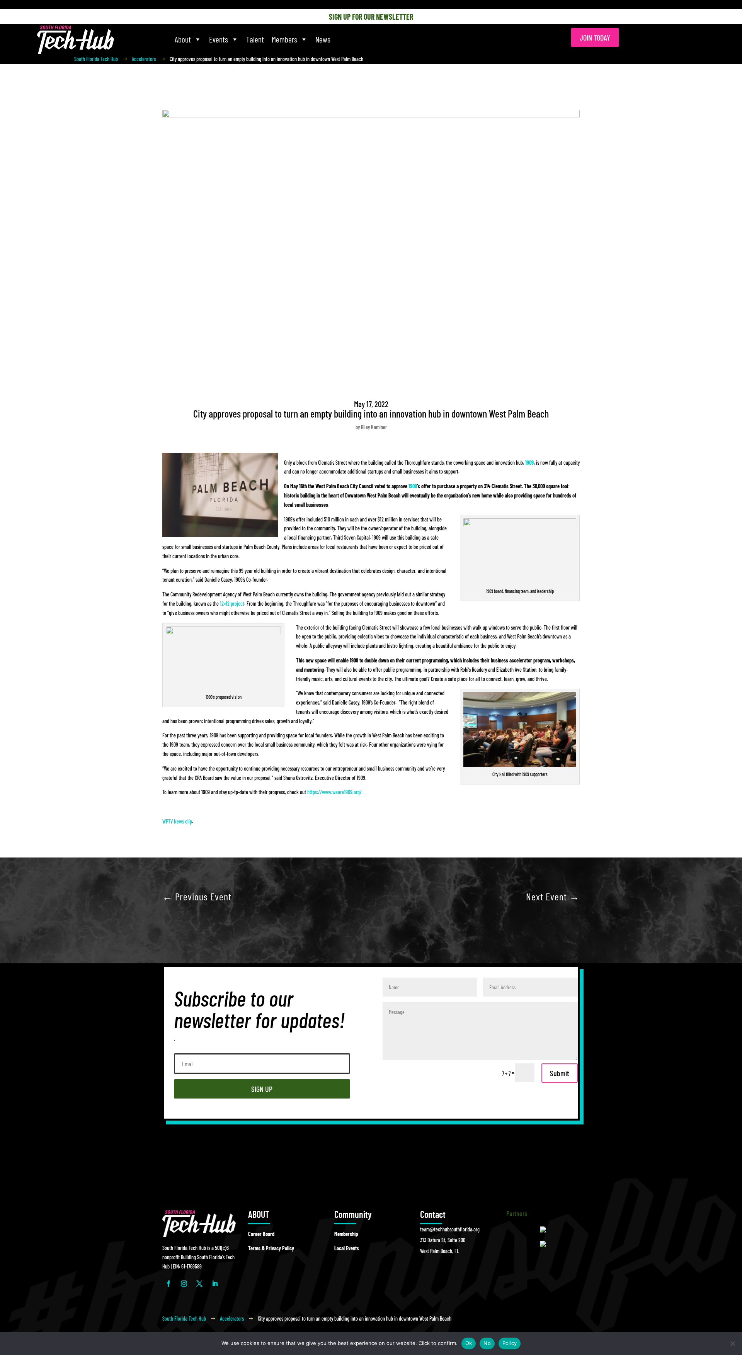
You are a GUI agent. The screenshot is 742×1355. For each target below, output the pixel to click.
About (183, 39)
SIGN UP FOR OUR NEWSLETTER (371, 16)
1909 (529, 462)
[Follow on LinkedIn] (215, 1283)
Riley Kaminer (374, 427)
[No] (732, 1343)
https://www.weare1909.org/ (334, 792)
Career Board (261, 1234)
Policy (509, 1343)
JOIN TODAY (595, 37)
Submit (559, 1073)
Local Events (346, 1248)
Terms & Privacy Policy (271, 1248)
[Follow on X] (199, 1283)
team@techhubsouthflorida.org (450, 1229)
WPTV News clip (177, 821)
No (487, 1343)
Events (218, 39)
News (322, 39)
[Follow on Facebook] (168, 1283)
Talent (255, 39)
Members (284, 39)
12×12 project (232, 603)
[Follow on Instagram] (184, 1283)
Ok (468, 1343)
